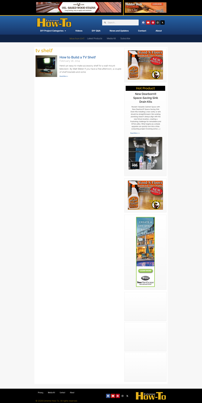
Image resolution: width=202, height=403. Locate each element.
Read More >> (135, 133)
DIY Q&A (96, 30)
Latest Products (94, 38)
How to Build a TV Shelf (78, 57)
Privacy (40, 392)
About (159, 30)
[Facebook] (143, 22)
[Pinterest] (153, 22)
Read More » (64, 76)
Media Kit (111, 38)
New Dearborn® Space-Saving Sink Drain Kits (145, 97)
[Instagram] (158, 22)
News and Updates (119, 30)
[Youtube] (148, 22)
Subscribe (125, 38)
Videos (78, 30)
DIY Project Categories (51, 30)
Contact (142, 30)
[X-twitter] (162, 22)
